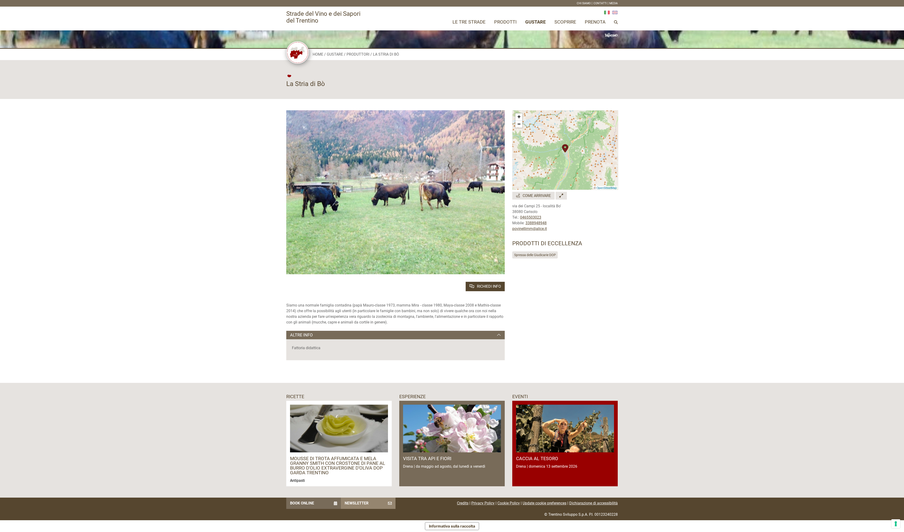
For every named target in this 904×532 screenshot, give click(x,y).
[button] (565, 146)
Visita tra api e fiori (427, 458)
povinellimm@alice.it (529, 228)
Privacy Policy (483, 503)
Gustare (535, 22)
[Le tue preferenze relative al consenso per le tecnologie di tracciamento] (895, 523)
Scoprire (565, 22)
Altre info (301, 334)
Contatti (600, 3)
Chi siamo (584, 3)
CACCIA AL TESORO (537, 458)
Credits (462, 503)
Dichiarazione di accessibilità (593, 503)
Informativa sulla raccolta (452, 526)
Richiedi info (488, 286)
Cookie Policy (508, 503)
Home (318, 54)
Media (613, 3)
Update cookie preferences (544, 503)
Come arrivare (536, 195)
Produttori (358, 54)
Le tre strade (468, 22)
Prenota (595, 22)
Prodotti (505, 22)
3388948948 (536, 223)
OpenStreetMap (607, 188)
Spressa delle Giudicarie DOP (535, 255)
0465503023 (530, 217)
